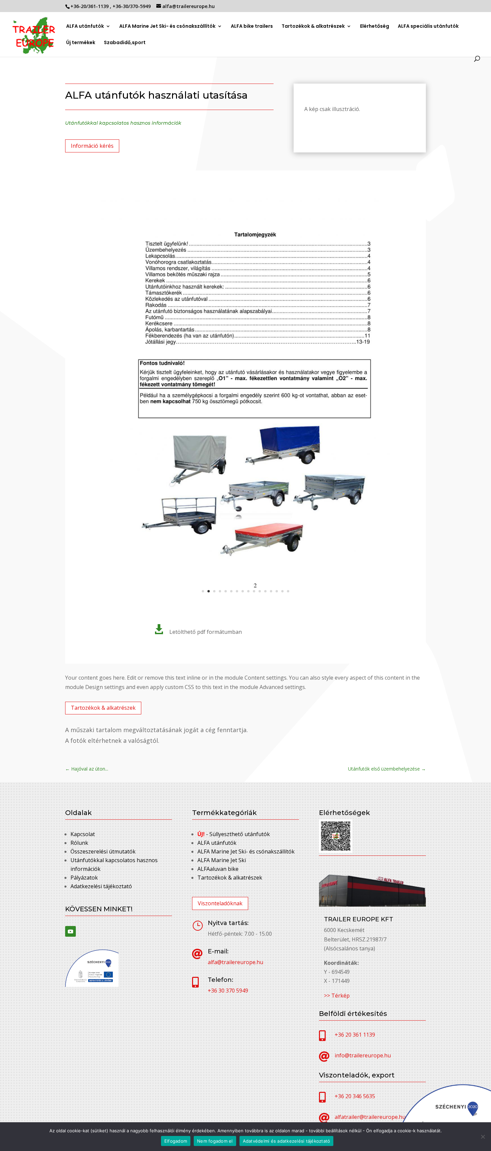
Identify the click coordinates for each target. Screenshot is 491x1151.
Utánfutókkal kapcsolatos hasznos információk (123, 123)
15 (282, 591)
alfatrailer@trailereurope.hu (370, 1117)
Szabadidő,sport (125, 43)
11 (260, 591)
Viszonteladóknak (220, 903)
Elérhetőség (374, 26)
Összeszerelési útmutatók (103, 851)
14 (277, 591)
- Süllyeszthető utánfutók (233, 834)
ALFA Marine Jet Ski (221, 860)
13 (271, 591)
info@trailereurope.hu (363, 1055)
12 (265, 591)
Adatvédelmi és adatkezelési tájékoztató (286, 1141)
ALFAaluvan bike (217, 869)
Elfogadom (175, 1141)
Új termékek (80, 43)
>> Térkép (337, 995)
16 (288, 591)
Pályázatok (84, 877)
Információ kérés (92, 145)
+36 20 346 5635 (355, 1096)
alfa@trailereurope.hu (235, 962)
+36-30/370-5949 (132, 6)
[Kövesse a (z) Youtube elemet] (70, 931)
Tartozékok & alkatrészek (313, 26)
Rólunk (79, 842)
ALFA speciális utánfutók (428, 26)
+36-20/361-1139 (90, 6)
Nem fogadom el (215, 1141)
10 (254, 591)
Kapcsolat (82, 834)
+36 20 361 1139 (355, 1034)
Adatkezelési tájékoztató (101, 886)
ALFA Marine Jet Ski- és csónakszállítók (167, 26)
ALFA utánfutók (85, 26)
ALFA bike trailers (252, 26)
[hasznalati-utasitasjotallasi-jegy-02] (245, 604)
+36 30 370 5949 (228, 990)
